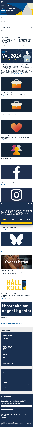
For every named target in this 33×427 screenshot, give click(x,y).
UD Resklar (3, 412)
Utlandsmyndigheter (7, 17)
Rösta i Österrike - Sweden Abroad (17, 73)
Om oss (2, 24)
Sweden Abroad (16, 1)
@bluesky (2, 251)
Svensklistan (3, 417)
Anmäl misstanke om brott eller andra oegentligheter (10, 323)
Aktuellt (2, 30)
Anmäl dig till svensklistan (5, 274)
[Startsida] (2, 18)
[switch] (12, 219)
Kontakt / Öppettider (5, 21)
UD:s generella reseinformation (7, 422)
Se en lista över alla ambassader (7, 409)
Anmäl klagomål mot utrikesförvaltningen (8, 321)
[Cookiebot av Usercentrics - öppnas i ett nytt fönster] (28, 203)
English (5, 5)
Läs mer (2, 95)
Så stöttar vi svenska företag (6, 27)
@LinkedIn (3, 229)
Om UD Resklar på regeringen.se (7, 298)
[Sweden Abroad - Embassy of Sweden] (5, 2)
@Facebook (3, 184)
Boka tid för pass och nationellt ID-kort (8, 33)
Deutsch (8, 5)
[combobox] (9, 45)
